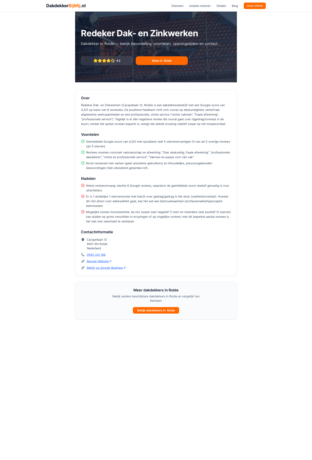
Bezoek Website (98, 261)
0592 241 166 (96, 255)
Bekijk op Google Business (105, 268)
